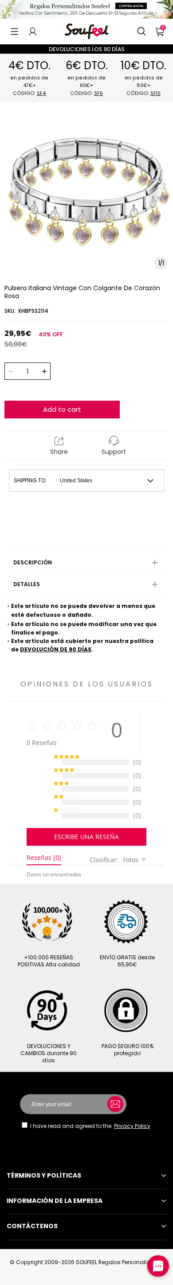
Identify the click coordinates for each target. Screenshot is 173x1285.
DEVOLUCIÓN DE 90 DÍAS (55, 649)
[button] (14, 31)
